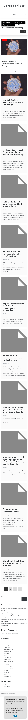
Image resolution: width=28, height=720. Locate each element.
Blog (3, 58)
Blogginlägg (6, 22)
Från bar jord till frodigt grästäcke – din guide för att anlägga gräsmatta (14, 410)
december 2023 (8, 657)
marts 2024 (7, 655)
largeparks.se (9, 25)
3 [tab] (15, 71)
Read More (9, 31)
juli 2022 (6, 670)
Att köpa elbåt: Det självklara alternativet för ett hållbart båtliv (14, 254)
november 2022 (8, 667)
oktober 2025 (7, 642)
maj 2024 (6, 653)
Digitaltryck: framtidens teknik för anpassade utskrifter (13, 563)
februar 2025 (7, 644)
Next (24, 31)
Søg (2, 596)
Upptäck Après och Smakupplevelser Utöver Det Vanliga (12, 64)
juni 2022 (6, 672)
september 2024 (8, 649)
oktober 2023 (7, 659)
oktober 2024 (7, 647)
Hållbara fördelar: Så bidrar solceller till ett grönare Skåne (12, 204)
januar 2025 (7, 646)
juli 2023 (6, 663)
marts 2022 (7, 674)
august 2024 (7, 651)
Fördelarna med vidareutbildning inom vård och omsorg (12, 358)
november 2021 (8, 676)
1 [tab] (12, 71)
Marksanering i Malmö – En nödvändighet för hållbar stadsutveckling (13, 152)
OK (15, 715)
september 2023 (8, 661)
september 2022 (8, 668)
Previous (21, 31)
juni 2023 (6, 665)
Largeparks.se (14, 6)
